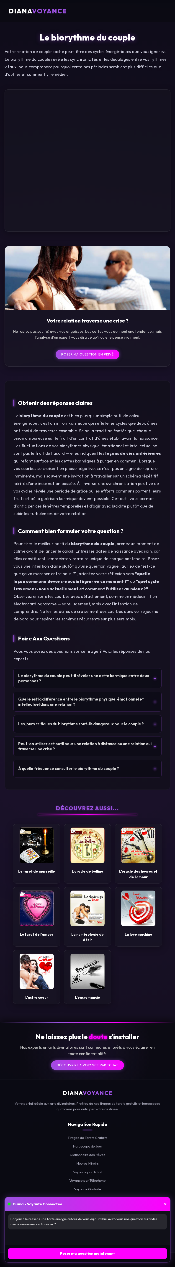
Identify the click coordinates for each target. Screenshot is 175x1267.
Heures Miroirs (87, 1163)
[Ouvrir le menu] (163, 11)
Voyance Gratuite (87, 1189)
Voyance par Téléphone (87, 1180)
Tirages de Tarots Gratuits (87, 1137)
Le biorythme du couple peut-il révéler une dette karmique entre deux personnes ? (87, 678)
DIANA (38, 11)
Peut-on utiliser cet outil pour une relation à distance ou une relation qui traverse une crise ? (87, 746)
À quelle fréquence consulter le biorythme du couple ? (87, 768)
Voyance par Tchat (87, 1172)
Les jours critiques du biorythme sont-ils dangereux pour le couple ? (87, 724)
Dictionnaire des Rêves (87, 1155)
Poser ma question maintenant (87, 1253)
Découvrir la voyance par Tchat (87, 1065)
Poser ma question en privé (87, 354)
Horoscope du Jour (87, 1146)
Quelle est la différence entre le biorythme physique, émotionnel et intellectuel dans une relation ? (87, 701)
